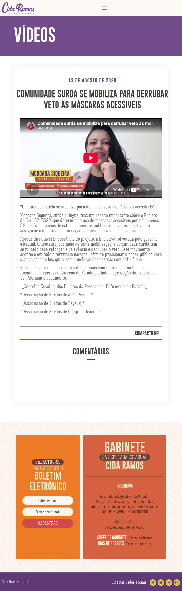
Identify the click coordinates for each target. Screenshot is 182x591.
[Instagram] (177, 582)
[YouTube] (169, 582)
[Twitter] (161, 582)
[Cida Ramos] (18, 8)
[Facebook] (153, 582)
